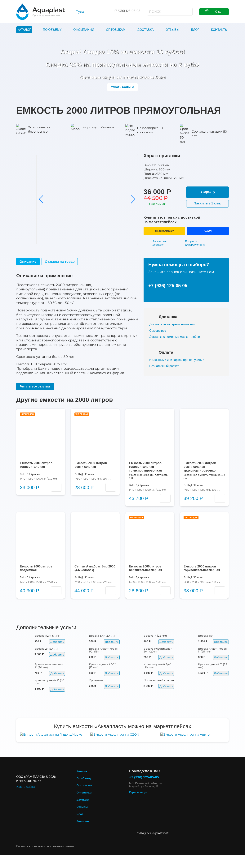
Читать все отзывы (35, 386)
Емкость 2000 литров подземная (36, 568)
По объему (52, 29)
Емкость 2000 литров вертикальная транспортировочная (200, 466)
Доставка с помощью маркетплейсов (175, 336)
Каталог (24, 29)
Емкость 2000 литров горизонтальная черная (202, 568)
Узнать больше (122, 87)
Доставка (145, 29)
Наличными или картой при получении (176, 359)
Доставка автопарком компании (172, 324)
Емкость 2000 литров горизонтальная (36, 464)
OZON (208, 230)
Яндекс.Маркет (164, 230)
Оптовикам (115, 29)
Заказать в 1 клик (207, 203)
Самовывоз (157, 330)
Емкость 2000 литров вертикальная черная (145, 568)
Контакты (219, 29)
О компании (83, 29)
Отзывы (172, 29)
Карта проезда (138, 792)
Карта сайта (25, 787)
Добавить (57, 641)
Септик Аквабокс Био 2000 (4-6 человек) (94, 568)
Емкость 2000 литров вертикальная (90, 464)
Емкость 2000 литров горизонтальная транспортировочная (145, 466)
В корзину (207, 192)
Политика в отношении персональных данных (45, 846)
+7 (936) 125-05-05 (167, 285)
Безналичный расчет (164, 366)
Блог (195, 29)
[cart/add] (56, 487)
